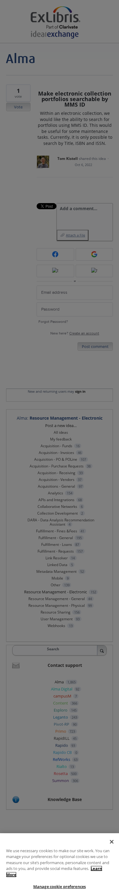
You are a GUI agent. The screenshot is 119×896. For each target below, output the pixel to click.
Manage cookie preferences (59, 886)
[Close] (111, 842)
